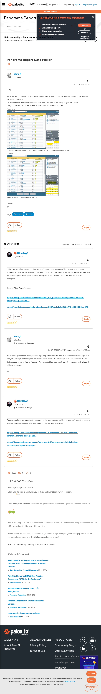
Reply (86, 228)
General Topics (15, 583)
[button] (91, 673)
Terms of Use (37, 650)
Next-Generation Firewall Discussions (24, 570)
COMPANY (11, 639)
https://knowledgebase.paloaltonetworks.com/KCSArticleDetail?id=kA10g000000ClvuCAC (47, 307)
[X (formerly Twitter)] (83, 640)
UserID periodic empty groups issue (24, 613)
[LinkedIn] (83, 648)
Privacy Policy (69, 681)
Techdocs (60, 667)
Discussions (29, 37)
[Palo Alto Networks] (16, 632)
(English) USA (55, 4)
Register (67, 5)
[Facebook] (92, 648)
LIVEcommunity (12, 37)
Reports (29, 214)
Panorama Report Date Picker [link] (20, 40)
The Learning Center (67, 656)
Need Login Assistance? (84, 37)
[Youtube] (92, 640)
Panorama (18, 214)
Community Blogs (65, 645)
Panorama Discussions (18, 595)
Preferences (91, 688)
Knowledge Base (65, 662)
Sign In (77, 5)
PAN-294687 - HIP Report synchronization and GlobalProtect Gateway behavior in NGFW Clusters (28, 563)
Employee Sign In (90, 5)
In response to (25, 343)
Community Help (65, 650)
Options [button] (88, 81)
